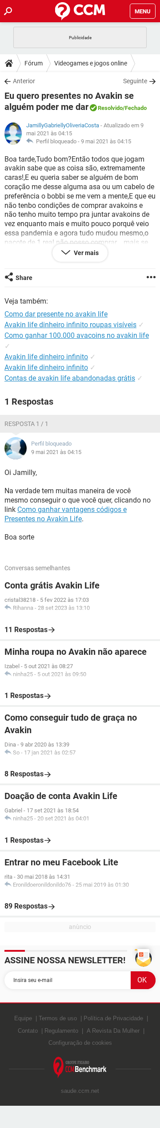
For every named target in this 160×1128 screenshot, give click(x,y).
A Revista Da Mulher (113, 1030)
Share (24, 277)
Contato (28, 1030)
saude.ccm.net (80, 1090)
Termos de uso (58, 1018)
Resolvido (110, 108)
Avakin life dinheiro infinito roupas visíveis (70, 325)
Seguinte (135, 81)
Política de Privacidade (113, 1018)
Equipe (23, 1018)
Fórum (33, 63)
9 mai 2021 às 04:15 (106, 141)
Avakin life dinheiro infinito (46, 357)
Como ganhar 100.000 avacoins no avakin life (76, 335)
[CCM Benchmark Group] (80, 1068)
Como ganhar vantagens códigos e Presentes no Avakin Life (65, 514)
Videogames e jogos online (90, 63)
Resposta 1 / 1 (26, 423)
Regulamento (61, 1030)
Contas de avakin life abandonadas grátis (69, 378)
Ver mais (85, 252)
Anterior (24, 81)
